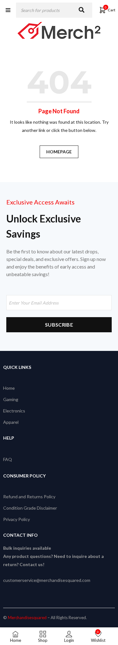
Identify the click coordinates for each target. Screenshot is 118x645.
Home (9, 388)
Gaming (10, 399)
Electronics (14, 410)
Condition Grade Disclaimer (30, 508)
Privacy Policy (16, 519)
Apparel (11, 422)
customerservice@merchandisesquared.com (46, 580)
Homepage (59, 151)
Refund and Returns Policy (29, 496)
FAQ (7, 459)
